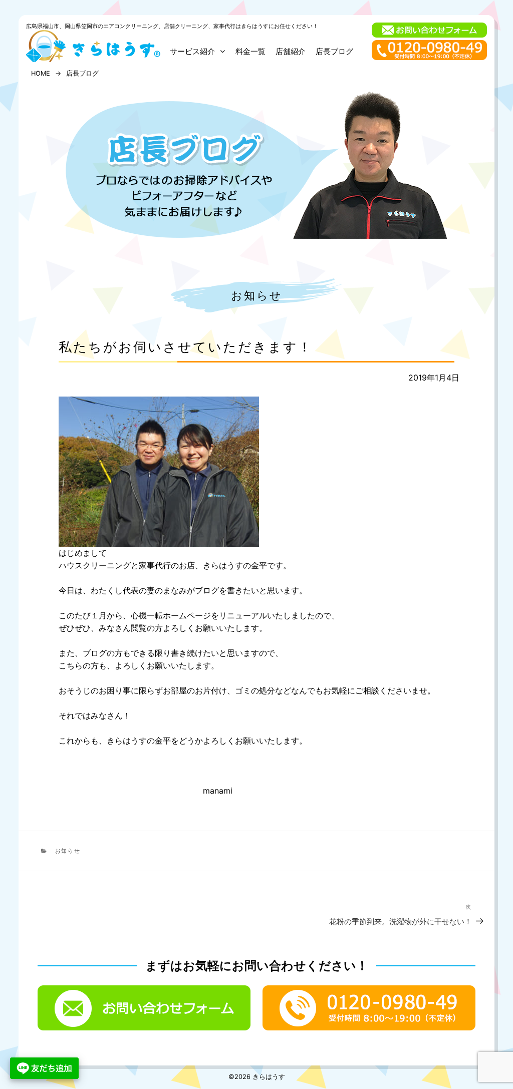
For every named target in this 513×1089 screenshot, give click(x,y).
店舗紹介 (291, 51)
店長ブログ (334, 51)
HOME (40, 73)
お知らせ (257, 295)
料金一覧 (250, 51)
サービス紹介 (192, 51)
